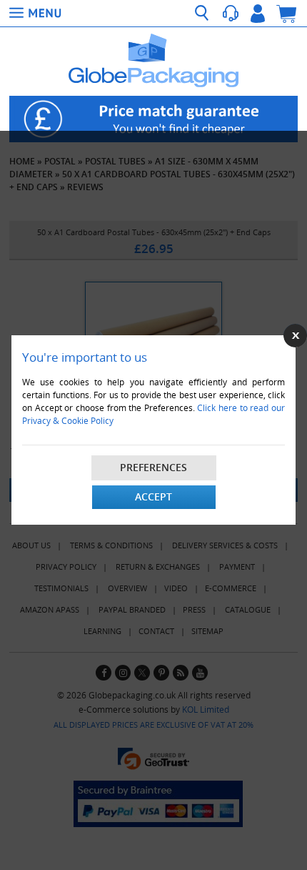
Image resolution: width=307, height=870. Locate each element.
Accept (153, 496)
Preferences (153, 467)
